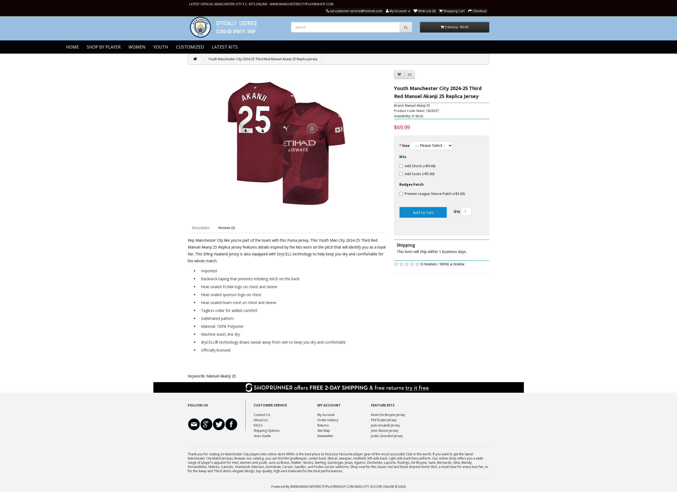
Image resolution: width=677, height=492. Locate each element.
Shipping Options (267, 430)
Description (200, 228)
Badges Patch (411, 184)
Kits (402, 156)
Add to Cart (423, 212)
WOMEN (137, 47)
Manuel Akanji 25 (417, 105)
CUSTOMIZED (190, 47)
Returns (323, 425)
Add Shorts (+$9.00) (420, 165)
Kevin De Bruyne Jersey (388, 415)
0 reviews (428, 263)
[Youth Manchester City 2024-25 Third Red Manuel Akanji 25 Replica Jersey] (287, 143)
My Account (326, 415)
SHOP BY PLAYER (104, 47)
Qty (457, 211)
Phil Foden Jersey (383, 420)
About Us (261, 420)
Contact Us (262, 415)
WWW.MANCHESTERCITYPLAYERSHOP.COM (301, 4)
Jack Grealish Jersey (385, 425)
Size (405, 145)
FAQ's (258, 425)
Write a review (452, 263)
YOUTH (160, 47)
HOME (72, 47)
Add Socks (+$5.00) (419, 173)
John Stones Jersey (384, 430)
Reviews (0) (226, 228)
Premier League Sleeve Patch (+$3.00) (435, 193)
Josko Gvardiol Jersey (387, 436)
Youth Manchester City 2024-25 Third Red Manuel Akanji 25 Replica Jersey (262, 59)
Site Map (323, 430)
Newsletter (325, 436)
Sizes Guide (262, 436)
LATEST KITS (225, 47)
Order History (327, 420)
